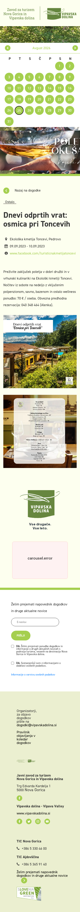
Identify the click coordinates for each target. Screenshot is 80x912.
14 (49, 88)
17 (9, 99)
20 (39, 99)
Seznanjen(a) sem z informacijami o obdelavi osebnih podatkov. (38, 664)
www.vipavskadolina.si (33, 813)
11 (19, 88)
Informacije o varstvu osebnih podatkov (33, 674)
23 (70, 99)
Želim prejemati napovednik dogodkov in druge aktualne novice (42, 874)
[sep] (75, 48)
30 (70, 110)
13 (39, 88)
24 (9, 110)
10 (9, 88)
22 (59, 99)
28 (49, 110)
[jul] (7, 48)
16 (70, 88)
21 (49, 99)
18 (19, 99)
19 (29, 99)
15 (59, 88)
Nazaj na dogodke (27, 190)
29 (59, 110)
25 (19, 110)
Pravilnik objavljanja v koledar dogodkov (26, 737)
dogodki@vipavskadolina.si (37, 725)
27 (39, 110)
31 (9, 121)
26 (29, 110)
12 (29, 88)
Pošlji (21, 635)
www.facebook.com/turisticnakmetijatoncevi (43, 253)
